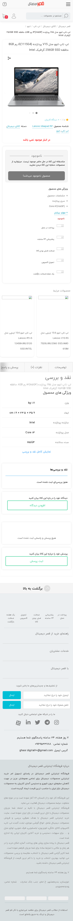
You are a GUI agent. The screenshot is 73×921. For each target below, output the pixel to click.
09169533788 (43, 744)
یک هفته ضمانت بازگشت (43, 273)
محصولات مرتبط (61, 290)
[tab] (60, 367)
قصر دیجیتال (64, 26)
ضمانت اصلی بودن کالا (45, 250)
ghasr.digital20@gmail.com (36, 750)
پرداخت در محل (47, 227)
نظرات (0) (36, 367)
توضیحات (60, 367)
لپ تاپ (36, 26)
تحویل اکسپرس (47, 262)
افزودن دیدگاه (37, 505)
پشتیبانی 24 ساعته (46, 239)
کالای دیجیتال (49, 26)
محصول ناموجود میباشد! (36, 176)
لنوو (29, 26)
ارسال (11, 695)
